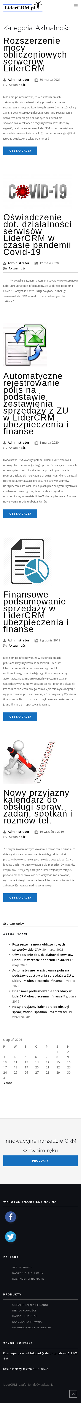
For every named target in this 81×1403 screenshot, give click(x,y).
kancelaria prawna (27, 1322)
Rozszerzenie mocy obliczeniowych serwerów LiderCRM (35, 54)
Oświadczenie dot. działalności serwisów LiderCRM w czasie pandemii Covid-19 (37, 235)
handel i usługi (24, 1316)
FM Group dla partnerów (32, 1327)
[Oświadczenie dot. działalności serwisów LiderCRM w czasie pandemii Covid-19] (37, 194)
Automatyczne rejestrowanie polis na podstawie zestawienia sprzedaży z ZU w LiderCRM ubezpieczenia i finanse (36, 403)
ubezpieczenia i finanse (30, 1305)
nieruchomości (24, 1310)
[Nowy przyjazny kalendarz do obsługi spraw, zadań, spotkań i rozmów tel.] (30, 764)
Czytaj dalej (20, 150)
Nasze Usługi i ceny (27, 1273)
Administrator (18, 79)
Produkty (40, 1160)
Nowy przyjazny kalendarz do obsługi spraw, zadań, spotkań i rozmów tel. (38, 806)
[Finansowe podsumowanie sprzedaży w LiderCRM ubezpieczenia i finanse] (27, 564)
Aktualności (17, 85)
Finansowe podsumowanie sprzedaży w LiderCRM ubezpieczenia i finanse (36, 612)
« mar (7, 1083)
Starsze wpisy (13, 923)
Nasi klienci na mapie (28, 1278)
